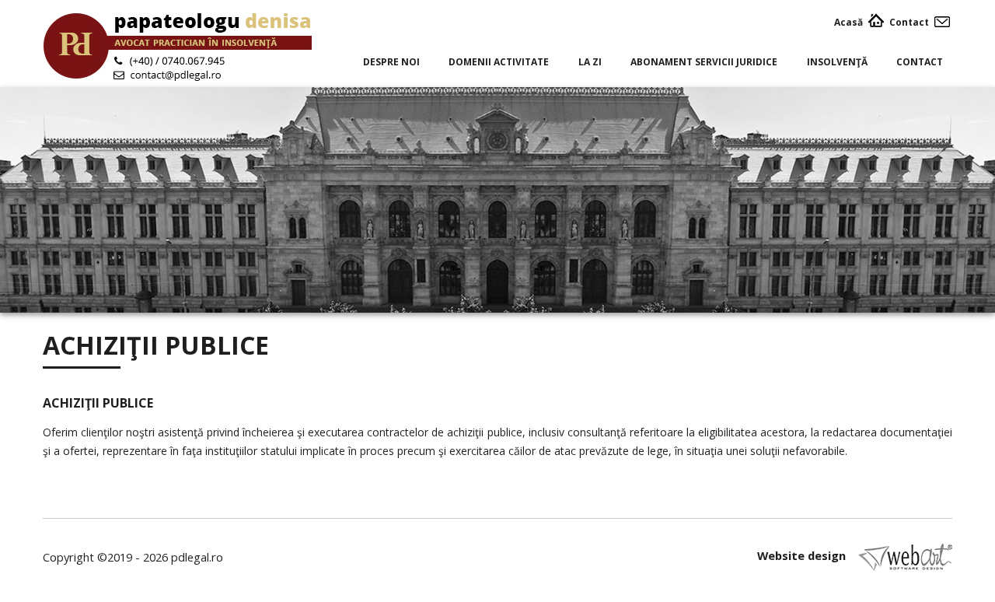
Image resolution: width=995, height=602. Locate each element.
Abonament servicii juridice (703, 61)
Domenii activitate (499, 61)
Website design (803, 556)
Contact (919, 61)
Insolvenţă (837, 61)
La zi (590, 61)
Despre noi (391, 61)
